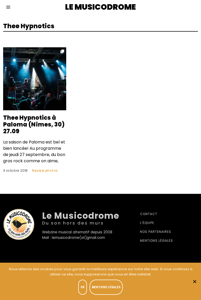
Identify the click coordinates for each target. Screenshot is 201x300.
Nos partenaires (155, 231)
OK (83, 287)
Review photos (45, 170)
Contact (148, 214)
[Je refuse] (194, 281)
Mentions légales (156, 240)
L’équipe (147, 223)
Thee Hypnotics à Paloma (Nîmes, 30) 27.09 (34, 124)
